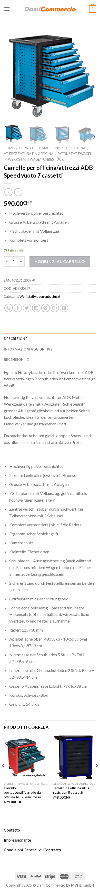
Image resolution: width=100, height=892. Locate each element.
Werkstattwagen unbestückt (37, 159)
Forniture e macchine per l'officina (52, 148)
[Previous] (12, 74)
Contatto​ (12, 829)
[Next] (88, 74)
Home (9, 148)
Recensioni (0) (16, 359)
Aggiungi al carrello (60, 261)
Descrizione (15, 339)
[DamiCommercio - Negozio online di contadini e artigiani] (50, 9)
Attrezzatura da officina (28, 154)
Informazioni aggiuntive (28, 349)
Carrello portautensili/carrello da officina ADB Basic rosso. (23, 792)
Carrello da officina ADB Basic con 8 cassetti (71, 790)
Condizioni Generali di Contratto (32, 849)
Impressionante (17, 839)
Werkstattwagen (75, 154)
